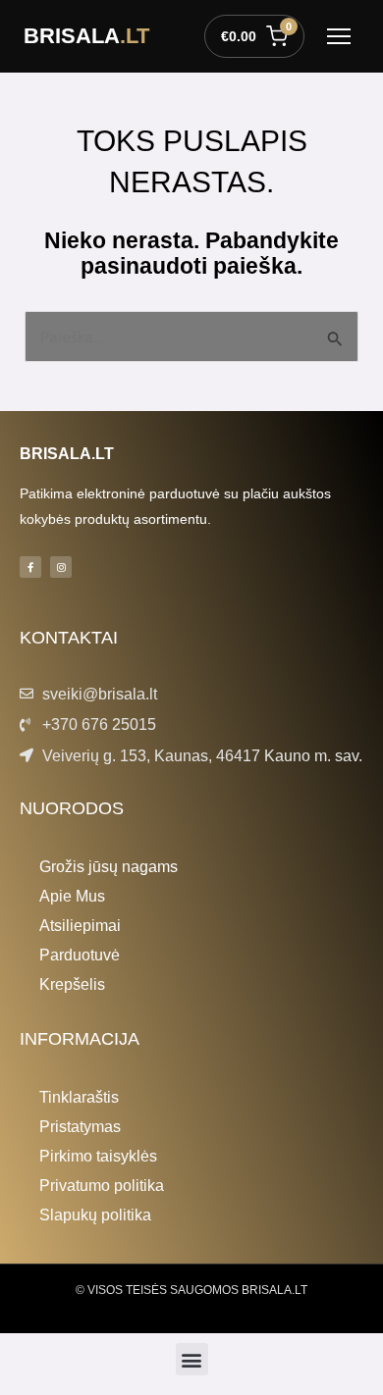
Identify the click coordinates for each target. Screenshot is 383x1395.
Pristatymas (80, 1126)
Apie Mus (72, 895)
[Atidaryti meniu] (338, 36)
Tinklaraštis (79, 1097)
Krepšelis (72, 984)
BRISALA (86, 36)
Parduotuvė (79, 954)
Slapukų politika (95, 1214)
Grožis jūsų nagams (108, 866)
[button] (192, 1359)
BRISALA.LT (67, 453)
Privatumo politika (101, 1185)
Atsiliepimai (80, 925)
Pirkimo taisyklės (98, 1155)
